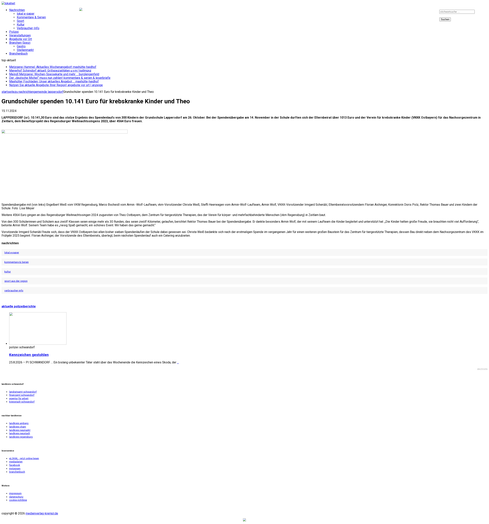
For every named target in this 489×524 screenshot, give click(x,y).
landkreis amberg (18, 423)
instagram (428, 12)
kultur (7, 271)
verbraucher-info (13, 290)
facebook (414, 12)
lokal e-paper (25, 13)
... (178, 362)
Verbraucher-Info (28, 28)
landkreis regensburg (21, 436)
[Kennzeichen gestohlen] (37, 343)
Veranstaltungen (20, 35)
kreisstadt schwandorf (22, 401)
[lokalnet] (244, 3)
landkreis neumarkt (19, 430)
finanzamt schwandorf (21, 395)
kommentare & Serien (16, 262)
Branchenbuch (18, 53)
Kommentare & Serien (31, 17)
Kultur (20, 24)
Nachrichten (17, 10)
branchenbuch (17, 471)
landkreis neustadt (19, 433)
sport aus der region (16, 280)
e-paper (401, 12)
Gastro (21, 46)
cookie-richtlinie (18, 500)
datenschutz (16, 496)
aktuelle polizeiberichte (19, 306)
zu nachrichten (24, 92)
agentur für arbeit (18, 398)
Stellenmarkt (25, 50)
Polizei (14, 32)
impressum (15, 493)
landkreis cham (17, 426)
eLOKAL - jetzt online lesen (24, 458)
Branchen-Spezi (19, 42)
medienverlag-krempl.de (42, 513)
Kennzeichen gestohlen (29, 355)
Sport (20, 21)
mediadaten (16, 461)
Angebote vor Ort (20, 39)
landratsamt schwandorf (23, 391)
